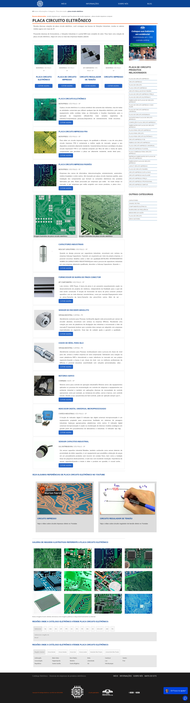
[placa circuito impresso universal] (47, 558)
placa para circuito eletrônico (140, 136)
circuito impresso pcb (137, 139)
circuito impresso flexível (138, 149)
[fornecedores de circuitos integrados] (108, 581)
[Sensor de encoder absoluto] (44, 329)
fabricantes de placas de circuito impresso (141, 126)
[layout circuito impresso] (108, 604)
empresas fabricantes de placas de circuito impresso (142, 157)
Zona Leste (83, 652)
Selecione (38, 629)
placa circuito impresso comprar (102, 16)
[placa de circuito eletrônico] (78, 558)
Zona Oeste (63, 652)
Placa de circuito (135, 216)
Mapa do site (150, 676)
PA (112, 629)
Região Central (39, 652)
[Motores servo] (44, 394)
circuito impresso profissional (140, 181)
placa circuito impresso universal (142, 145)
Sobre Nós (123, 4)
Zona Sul (73, 652)
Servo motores (134, 219)
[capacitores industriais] (44, 263)
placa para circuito (136, 133)
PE (82, 629)
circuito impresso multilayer (139, 175)
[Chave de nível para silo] (44, 361)
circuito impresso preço (138, 178)
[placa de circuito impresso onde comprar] (108, 558)
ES (56, 629)
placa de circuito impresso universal (139, 110)
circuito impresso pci (53, 16)
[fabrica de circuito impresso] (138, 604)
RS (77, 629)
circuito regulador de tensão (140, 91)
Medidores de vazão (136, 212)
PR (66, 629)
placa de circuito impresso (139, 79)
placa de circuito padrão (138, 169)
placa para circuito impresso (140, 130)
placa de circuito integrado (139, 114)
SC (72, 629)
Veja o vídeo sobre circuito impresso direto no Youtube (57, 524)
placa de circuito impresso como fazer (141, 106)
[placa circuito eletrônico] (55, 215)
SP (61, 629)
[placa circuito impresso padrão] (138, 581)
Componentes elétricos (138, 206)
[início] (40, 3)
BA (87, 629)
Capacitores (133, 200)
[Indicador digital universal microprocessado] (44, 427)
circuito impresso (135, 82)
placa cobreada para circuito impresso (140, 152)
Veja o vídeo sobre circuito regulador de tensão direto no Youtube (124, 524)
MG (50, 629)
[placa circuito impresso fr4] (47, 604)
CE (93, 629)
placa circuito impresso (138, 88)
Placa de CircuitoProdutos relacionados (140, 70)
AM (107, 629)
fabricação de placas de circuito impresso (141, 101)
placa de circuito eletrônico (140, 97)
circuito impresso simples (138, 184)
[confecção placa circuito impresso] (138, 558)
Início (63, 4)
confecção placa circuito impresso (142, 122)
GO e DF (99, 629)
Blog (149, 4)
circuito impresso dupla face (140, 172)
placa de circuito (135, 85)
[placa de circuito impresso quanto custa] (78, 604)
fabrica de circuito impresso (139, 142)
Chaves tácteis (134, 203)
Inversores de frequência (138, 209)
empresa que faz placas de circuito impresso (75, 16)
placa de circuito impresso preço (141, 94)
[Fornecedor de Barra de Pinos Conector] (44, 296)
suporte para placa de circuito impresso (140, 118)
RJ (45, 629)
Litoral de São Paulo (112, 652)
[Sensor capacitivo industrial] (44, 460)
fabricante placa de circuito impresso (139, 162)
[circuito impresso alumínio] (78, 581)
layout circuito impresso (138, 166)
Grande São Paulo (96, 652)
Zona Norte (51, 652)
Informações (92, 4)
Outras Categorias (141, 194)
